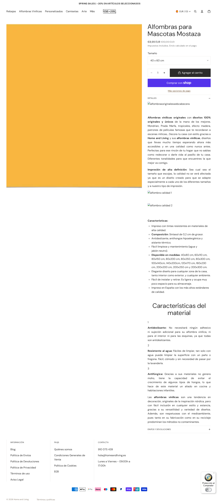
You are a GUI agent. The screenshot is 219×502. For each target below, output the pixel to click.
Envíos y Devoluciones (159, 429)
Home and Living (21, 499)
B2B (56, 471)
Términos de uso (20, 473)
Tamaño (152, 53)
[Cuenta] (202, 11)
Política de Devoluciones (24, 461)
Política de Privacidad (23, 467)
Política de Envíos (20, 455)
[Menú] (214, 474)
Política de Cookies (65, 465)
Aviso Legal (17, 479)
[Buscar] (195, 11)
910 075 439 (105, 449)
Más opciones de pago (179, 91)
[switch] (208, 490)
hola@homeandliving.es (112, 455)
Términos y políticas (46, 499)
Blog (13, 449)
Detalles (152, 98)
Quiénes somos (63, 449)
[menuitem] (92, 11)
